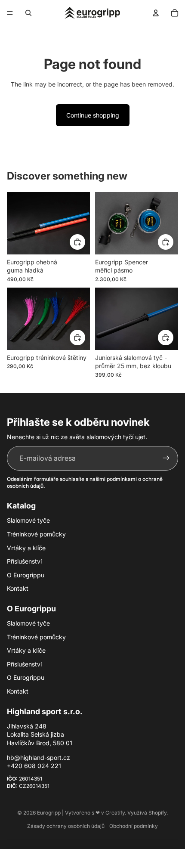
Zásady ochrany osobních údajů (66, 826)
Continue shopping (92, 115)
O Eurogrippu (25, 575)
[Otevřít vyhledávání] (28, 12)
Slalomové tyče (28, 520)
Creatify (115, 812)
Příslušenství (24, 561)
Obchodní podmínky (133, 826)
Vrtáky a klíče (26, 548)
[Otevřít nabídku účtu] (155, 12)
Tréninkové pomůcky (36, 534)
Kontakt (17, 588)
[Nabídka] (10, 13)
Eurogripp (49, 812)
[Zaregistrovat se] (166, 458)
